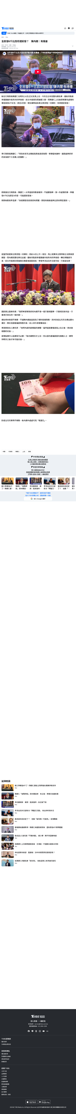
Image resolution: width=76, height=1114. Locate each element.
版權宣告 (4, 1061)
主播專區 (4, 1079)
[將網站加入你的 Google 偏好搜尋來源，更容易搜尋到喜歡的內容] (38, 499)
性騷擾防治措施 (6, 1056)
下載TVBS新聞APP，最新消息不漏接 (38, 493)
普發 (29, 451)
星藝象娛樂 (4, 1081)
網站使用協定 (5, 1059)
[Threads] (36, 1031)
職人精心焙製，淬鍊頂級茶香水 (38, 462)
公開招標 (4, 1087)
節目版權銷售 (5, 1084)
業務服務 (4, 1089)
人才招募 (4, 1076)
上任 (24, 451)
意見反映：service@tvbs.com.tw (38, 1024)
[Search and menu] (72, 28)
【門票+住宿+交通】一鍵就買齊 (38, 474)
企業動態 (4, 1074)
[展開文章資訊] (73, 46)
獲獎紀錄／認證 (6, 1094)
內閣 (4, 451)
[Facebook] (29, 1031)
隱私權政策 (4, 1054)
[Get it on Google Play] (44, 1102)
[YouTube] (43, 1031)
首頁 (2, 37)
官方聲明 (4, 1092)
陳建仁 (17, 451)
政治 (7, 37)
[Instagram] (40, 1031)
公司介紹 (4, 1071)
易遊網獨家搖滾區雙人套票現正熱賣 (38, 472)
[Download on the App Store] (32, 1102)
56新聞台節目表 (6, 1044)
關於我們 (4, 1042)
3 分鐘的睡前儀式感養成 (38, 464)
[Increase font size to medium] (65, 28)
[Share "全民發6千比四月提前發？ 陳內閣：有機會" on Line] (69, 28)
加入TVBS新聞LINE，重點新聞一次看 (38, 495)
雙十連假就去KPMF (38, 470)
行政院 (10, 451)
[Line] (32, 1031)
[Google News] (47, 1031)
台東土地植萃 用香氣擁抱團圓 (38, 460)
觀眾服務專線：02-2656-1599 (38, 1026)
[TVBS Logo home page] (8, 28)
